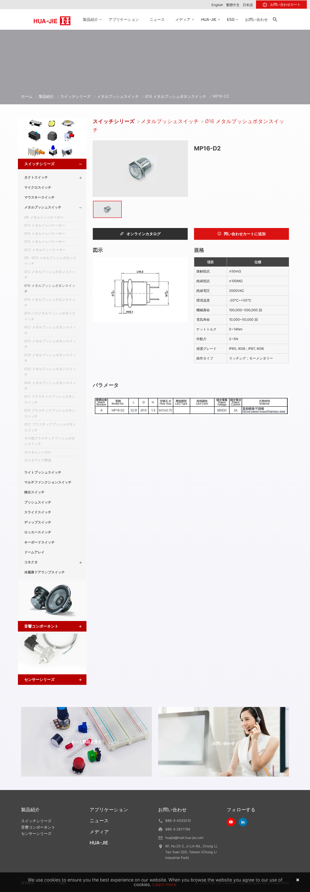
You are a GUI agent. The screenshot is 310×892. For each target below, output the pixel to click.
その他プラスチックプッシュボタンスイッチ (49, 441)
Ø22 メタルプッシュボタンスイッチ (50, 330)
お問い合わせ (256, 19)
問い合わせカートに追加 (244, 234)
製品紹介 (90, 19)
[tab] (52, 164)
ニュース (157, 19)
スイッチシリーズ (75, 96)
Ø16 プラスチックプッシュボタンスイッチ (49, 413)
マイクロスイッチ (37, 187)
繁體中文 (233, 5)
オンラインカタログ (143, 234)
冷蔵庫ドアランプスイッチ (44, 572)
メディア (182, 19)
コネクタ (31, 562)
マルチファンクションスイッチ (47, 482)
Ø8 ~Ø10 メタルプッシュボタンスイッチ (50, 261)
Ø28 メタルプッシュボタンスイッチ (50, 358)
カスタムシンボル (37, 452)
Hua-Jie (208, 19)
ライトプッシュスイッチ (42, 472)
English (217, 5)
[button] (76, 164)
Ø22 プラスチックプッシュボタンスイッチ (50, 427)
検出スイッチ (34, 492)
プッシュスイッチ (37, 502)
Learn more (164, 884)
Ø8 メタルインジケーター (44, 217)
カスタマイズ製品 (37, 460)
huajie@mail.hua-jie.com (184, 838)
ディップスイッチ (37, 522)
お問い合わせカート (285, 4)
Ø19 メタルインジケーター (44, 241)
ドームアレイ (34, 552)
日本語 (248, 5)
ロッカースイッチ (37, 532)
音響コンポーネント (41, 626)
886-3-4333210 (178, 820)
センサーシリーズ (39, 679)
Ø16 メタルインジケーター (44, 233)
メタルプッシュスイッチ (118, 96)
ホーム (26, 96)
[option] (140, 168)
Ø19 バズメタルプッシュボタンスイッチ (49, 316)
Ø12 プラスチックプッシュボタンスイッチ (49, 399)
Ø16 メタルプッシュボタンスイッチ (175, 96)
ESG (231, 19)
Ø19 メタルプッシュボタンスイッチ (49, 302)
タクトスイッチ (36, 177)
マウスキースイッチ (39, 197)
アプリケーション (124, 19)
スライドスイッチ (37, 512)
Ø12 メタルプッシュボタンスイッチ (49, 274)
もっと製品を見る (86, 741)
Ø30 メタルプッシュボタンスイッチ (50, 372)
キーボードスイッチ (39, 542)
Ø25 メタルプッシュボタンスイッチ (50, 344)
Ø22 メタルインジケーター (45, 250)
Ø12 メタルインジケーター (44, 225)
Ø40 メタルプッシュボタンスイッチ (50, 385)
